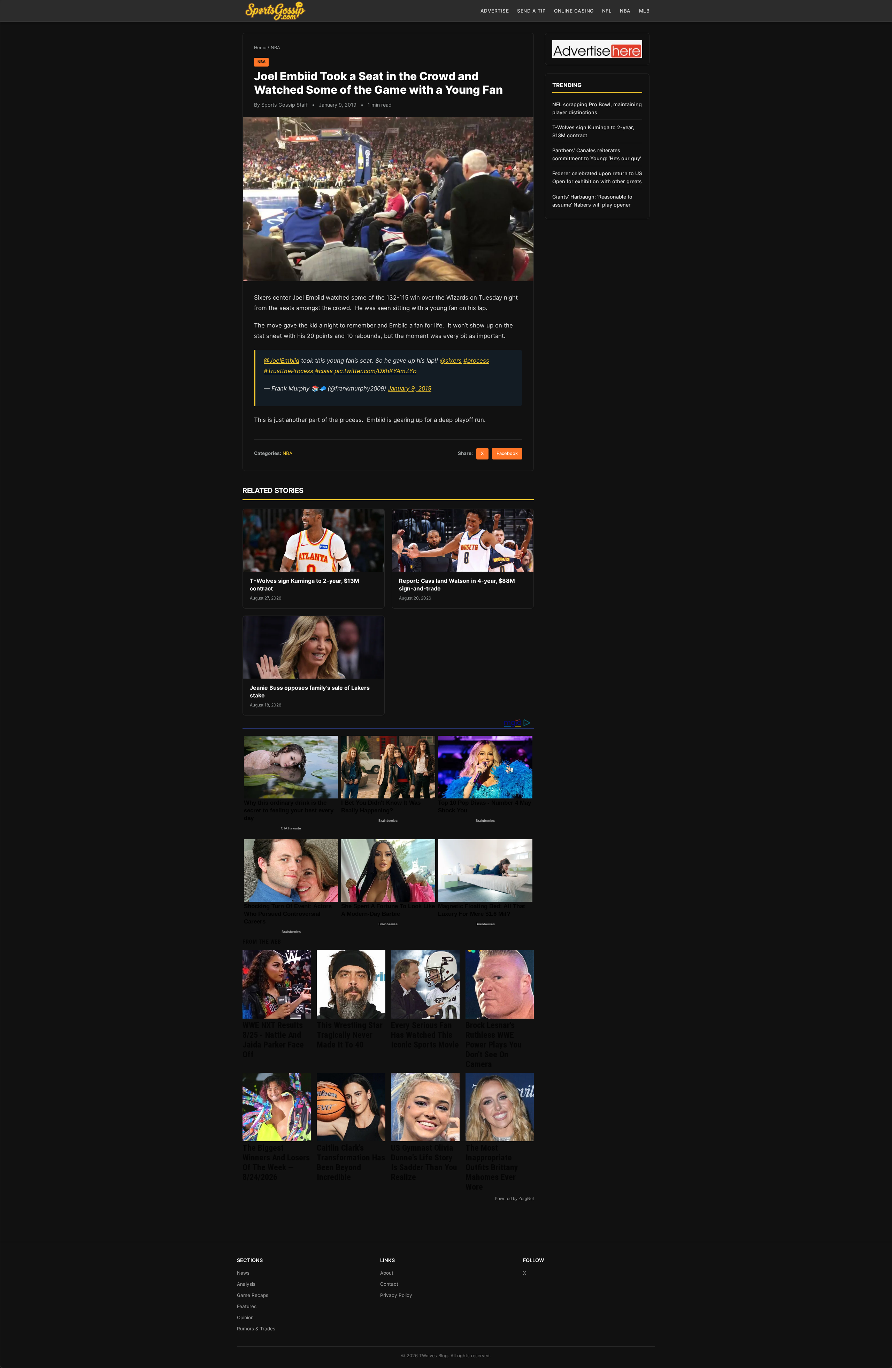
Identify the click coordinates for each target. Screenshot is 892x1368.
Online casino (574, 11)
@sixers (451, 360)
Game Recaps (252, 1295)
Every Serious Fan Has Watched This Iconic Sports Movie (425, 1035)
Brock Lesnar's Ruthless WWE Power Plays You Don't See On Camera (494, 1044)
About (386, 1273)
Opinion (245, 1317)
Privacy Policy (396, 1295)
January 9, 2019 (409, 388)
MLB (644, 11)
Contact (389, 1284)
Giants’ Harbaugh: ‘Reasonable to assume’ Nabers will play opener (592, 201)
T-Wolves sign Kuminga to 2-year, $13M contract (593, 131)
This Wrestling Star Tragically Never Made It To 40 (350, 1035)
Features (246, 1306)
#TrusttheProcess (288, 371)
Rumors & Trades (256, 1328)
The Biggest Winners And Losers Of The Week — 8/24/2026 (276, 1162)
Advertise (494, 11)
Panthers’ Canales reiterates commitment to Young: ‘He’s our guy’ (596, 154)
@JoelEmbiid (281, 360)
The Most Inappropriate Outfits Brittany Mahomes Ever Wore (492, 1167)
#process (476, 360)
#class (324, 371)
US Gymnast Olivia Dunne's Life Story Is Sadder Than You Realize (424, 1162)
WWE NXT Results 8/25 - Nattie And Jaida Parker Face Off (273, 1039)
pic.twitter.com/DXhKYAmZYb (375, 371)
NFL (607, 11)
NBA (625, 11)
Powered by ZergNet (514, 1198)
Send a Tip (531, 11)
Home (260, 47)
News (243, 1273)
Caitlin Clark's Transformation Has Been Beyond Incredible (351, 1162)
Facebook (507, 453)
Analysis (246, 1284)
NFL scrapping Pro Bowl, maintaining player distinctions (597, 108)
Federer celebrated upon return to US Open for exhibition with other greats (597, 177)
